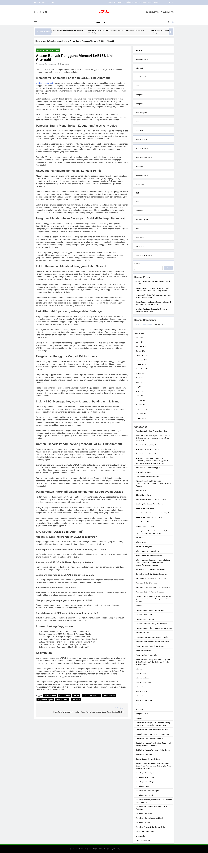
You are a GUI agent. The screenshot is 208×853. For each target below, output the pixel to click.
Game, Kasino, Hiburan (144, 522)
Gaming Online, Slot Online (145, 526)
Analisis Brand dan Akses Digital (48, 50)
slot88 (138, 229)
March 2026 (140, 342)
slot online (140, 211)
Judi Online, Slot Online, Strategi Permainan (151, 574)
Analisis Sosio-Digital (143, 472)
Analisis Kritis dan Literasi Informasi (149, 454)
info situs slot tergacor (144, 547)
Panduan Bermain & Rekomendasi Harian (150, 610)
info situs (139, 538)
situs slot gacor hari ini (144, 157)
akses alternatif (50, 696)
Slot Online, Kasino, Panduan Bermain (149, 739)
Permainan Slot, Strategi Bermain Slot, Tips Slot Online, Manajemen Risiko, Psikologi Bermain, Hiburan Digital (153, 662)
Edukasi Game (141, 490)
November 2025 (141, 360)
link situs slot (141, 77)
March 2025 (140, 396)
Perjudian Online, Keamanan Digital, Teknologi (152, 637)
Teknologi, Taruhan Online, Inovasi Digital (151, 827)
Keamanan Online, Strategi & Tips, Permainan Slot (154, 587)
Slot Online (140, 718)
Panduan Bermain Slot (144, 615)
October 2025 (140, 364)
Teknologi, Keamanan (143, 823)
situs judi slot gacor (143, 678)
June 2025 (139, 382)
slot (137, 86)
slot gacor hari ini (142, 59)
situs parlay (140, 238)
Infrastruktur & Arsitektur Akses (147, 551)
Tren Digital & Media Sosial (145, 832)
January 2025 (140, 405)
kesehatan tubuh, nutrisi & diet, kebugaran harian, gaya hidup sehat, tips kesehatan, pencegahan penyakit (153, 599)
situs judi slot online (143, 682)
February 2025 (141, 400)
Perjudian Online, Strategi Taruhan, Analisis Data (153, 642)
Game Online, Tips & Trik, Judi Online (149, 517)
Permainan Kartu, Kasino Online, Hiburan (150, 646)
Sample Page (101, 22)
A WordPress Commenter (145, 324)
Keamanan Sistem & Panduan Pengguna (150, 592)
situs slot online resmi (144, 700)
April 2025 (139, 391)
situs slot (139, 68)
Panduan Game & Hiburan (145, 619)
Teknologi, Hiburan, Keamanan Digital (149, 818)
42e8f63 (41, 64)
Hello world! (162, 324)
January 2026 (140, 351)
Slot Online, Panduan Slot (145, 755)
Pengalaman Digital (45, 700)
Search (137, 263)
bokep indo (140, 184)
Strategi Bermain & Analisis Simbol (148, 759)
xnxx (137, 202)
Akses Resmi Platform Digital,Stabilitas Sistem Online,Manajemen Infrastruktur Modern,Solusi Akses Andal (153, 438)
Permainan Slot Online (144, 651)
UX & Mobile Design (143, 841)
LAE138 (76, 696)
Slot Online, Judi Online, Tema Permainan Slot (152, 734)
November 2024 (141, 414)
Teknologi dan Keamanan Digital (147, 791)
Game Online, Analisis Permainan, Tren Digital (152, 513)
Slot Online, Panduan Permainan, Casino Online (153, 750)
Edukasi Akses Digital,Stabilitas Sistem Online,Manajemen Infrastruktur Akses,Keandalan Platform (153, 483)
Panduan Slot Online (143, 633)
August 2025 (140, 373)
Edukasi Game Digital (143, 495)
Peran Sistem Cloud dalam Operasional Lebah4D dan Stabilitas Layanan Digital (131, 2)
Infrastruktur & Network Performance (149, 556)
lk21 (137, 193)
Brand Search (64, 696)
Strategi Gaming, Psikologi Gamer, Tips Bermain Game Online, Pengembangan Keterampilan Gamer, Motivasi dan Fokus (154, 766)
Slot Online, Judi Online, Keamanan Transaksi (152, 730)
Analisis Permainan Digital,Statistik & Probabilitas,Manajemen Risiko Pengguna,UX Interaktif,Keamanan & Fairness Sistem (152, 460)
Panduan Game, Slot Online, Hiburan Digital (151, 624)
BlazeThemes (118, 849)
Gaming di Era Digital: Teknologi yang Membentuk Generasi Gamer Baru (85, 30)
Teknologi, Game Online (144, 814)
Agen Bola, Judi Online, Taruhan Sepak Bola (151, 431)
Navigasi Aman (109, 696)
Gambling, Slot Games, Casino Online (149, 504)
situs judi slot (141, 673)
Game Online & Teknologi (145, 508)
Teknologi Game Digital (144, 795)
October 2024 (140, 418)
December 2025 (141, 355)
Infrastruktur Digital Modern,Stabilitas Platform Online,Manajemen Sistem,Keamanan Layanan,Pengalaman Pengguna (153, 562)
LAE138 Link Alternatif (91, 696)
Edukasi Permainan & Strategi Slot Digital (151, 499)
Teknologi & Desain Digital (145, 782)
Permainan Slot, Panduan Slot (146, 655)
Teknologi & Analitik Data (145, 777)
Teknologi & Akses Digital (145, 773)
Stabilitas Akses (62, 700)
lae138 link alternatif (45, 83)
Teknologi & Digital (143, 786)
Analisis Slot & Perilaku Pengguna (148, 468)
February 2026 (141, 346)
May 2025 (139, 387)
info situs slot (141, 542)
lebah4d (138, 606)
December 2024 (141, 409)
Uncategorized (141, 836)
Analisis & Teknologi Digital (146, 445)
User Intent (76, 700)
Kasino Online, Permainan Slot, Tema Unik (151, 578)
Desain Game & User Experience (147, 477)
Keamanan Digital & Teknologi (147, 583)
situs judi (139, 669)
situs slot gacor (141, 113)
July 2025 (139, 378)
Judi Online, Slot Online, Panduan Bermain (151, 570)
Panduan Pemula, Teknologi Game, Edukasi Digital (154, 628)
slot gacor (139, 95)
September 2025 (142, 369)
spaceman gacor (142, 220)
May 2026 (139, 337)
